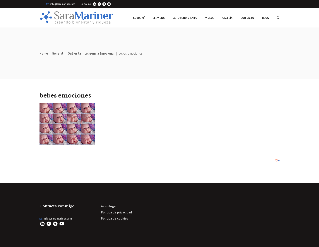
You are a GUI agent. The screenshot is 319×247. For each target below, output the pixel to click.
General (57, 53)
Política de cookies (114, 218)
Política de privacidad (116, 212)
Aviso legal (108, 206)
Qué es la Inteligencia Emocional (91, 53)
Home (44, 53)
